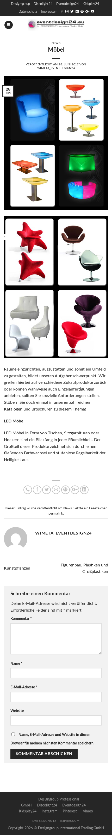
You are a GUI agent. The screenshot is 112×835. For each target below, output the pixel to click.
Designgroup (20, 3)
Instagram (50, 811)
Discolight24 (43, 3)
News (56, 43)
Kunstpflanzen (17, 568)
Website (17, 711)
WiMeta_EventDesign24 (56, 68)
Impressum (49, 11)
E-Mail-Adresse (23, 687)
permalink (55, 513)
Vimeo (88, 811)
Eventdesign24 (67, 3)
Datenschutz (27, 11)
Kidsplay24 (91, 3)
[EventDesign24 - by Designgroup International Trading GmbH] (56, 24)
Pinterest (70, 811)
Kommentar (21, 619)
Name (16, 664)
